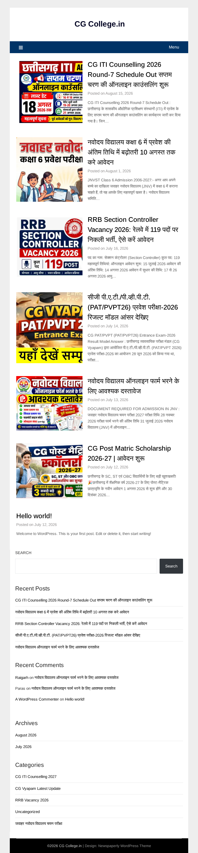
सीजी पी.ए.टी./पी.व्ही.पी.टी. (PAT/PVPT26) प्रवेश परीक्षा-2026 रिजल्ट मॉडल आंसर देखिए (133, 307)
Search (23, 552)
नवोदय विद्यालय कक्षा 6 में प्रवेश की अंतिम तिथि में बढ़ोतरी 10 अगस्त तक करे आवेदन (131, 152)
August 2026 (25, 735)
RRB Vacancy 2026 (31, 800)
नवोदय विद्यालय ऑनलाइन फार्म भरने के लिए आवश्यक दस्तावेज (57, 647)
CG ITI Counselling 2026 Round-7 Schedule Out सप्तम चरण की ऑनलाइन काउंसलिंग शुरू (130, 74)
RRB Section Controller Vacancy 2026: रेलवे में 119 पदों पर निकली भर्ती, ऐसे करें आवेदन (133, 229)
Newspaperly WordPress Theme (124, 846)
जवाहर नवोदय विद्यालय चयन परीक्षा (38, 823)
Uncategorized (27, 811)
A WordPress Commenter (37, 699)
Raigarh (21, 677)
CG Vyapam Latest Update (38, 788)
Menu (174, 47)
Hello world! (34, 516)
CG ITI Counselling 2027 (35, 776)
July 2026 (23, 746)
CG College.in (100, 24)
